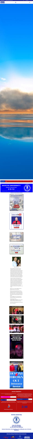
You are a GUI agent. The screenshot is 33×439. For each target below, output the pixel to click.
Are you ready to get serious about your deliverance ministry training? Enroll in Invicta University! (16, 181)
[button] (15, 2)
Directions (16, 205)
